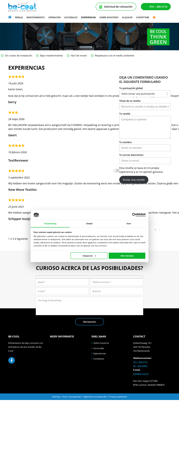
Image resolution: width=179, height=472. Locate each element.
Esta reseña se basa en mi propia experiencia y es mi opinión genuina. (141, 170)
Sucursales (98, 348)
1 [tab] (155, 229)
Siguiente (22, 239)
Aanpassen (88, 256)
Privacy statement (118, 396)
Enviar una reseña (134, 179)
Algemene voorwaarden (95, 396)
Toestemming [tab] (50, 223)
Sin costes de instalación (18, 55)
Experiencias (99, 353)
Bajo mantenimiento (51, 55)
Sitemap (56, 396)
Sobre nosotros (101, 343)
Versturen (89, 322)
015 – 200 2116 (158, 6)
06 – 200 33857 (140, 366)
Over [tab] (129, 223)
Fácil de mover (79, 55)
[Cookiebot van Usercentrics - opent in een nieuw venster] (134, 215)
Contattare (98, 358)
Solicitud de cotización (118, 6)
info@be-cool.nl (140, 373)
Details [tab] (89, 223)
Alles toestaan (127, 256)
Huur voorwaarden (71, 396)
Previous (6, 151)
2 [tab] (159, 229)
